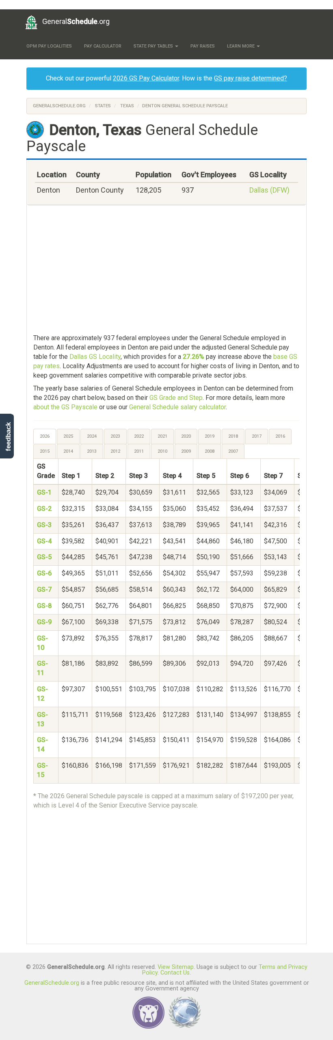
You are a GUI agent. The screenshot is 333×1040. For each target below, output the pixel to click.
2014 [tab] (68, 451)
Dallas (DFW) (269, 190)
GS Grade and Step (176, 398)
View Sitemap (176, 967)
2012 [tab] (115, 451)
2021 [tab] (162, 436)
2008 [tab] (209, 451)
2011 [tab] (139, 451)
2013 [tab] (92, 451)
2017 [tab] (257, 436)
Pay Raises (202, 46)
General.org (76, 21)
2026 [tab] (45, 436)
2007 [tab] (233, 451)
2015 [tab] (45, 451)
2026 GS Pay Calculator (146, 78)
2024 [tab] (92, 436)
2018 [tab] (233, 436)
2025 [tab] (68, 436)
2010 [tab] (162, 451)
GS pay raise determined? (250, 78)
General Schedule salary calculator (177, 407)
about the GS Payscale (65, 407)
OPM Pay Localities (49, 46)
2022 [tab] (139, 436)
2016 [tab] (280, 436)
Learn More (241, 46)
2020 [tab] (186, 436)
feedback (8, 436)
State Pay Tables (154, 46)
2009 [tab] (186, 451)
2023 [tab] (115, 436)
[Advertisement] (166, 270)
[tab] (45, 436)
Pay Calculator (102, 46)
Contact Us (175, 972)
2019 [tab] (209, 436)
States (103, 106)
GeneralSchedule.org (59, 106)
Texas (127, 106)
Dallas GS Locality (95, 356)
